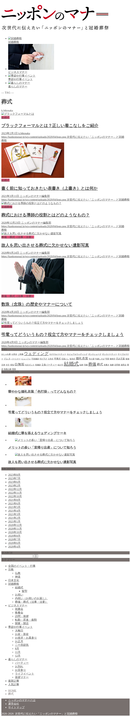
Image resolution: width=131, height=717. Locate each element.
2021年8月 (14, 499)
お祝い (19, 594)
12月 (17, 655)
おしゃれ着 (6, 354)
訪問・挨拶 (22, 616)
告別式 (72, 359)
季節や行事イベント (20, 627)
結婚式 (71, 363)
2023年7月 (14, 478)
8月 (17, 648)
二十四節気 (22, 644)
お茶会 (14, 354)
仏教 (17, 573)
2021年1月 (14, 521)
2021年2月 (14, 517)
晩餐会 (19, 612)
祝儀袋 (38, 365)
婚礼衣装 (82, 358)
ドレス (7, 358)
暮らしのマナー (17, 659)
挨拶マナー (22, 677)
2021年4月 (14, 510)
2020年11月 (15, 528)
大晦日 (19, 630)
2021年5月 (14, 507)
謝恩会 (123, 365)
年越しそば (100, 359)
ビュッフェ (26, 359)
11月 (17, 652)
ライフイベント (24, 673)
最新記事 (13, 680)
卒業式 (57, 358)
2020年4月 (14, 546)
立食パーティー (49, 364)
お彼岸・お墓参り (26, 637)
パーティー (22, 662)
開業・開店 (22, 623)
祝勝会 (19, 609)
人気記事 (13, 684)
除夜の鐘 (7, 369)
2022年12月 (15, 489)
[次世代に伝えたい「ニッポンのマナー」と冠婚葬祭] (55, 29)
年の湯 (91, 359)
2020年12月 (15, 525)
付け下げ (43, 359)
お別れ (19, 666)
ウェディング (36, 353)
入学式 (50, 359)
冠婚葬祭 (13, 583)
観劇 (112, 365)
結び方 (60, 365)
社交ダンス (29, 365)
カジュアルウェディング (77, 354)
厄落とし (65, 359)
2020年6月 (14, 543)
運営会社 (13, 703)
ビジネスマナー (17, 605)
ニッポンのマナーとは (21, 700)
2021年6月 (14, 503)
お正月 (19, 641)
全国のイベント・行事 (21, 565)
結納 (81, 365)
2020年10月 (15, 532)
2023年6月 (14, 482)
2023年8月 (14, 474)
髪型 (24, 591)
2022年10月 (15, 496)
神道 (17, 576)
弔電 (107, 359)
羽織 (86, 365)
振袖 (127, 359)
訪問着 (117, 365)
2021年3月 (14, 514)
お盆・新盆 (22, 634)
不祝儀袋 (35, 359)
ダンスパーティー (109, 354)
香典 (14, 369)
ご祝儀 (20, 354)
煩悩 (12, 365)
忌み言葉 (120, 358)
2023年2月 (14, 485)
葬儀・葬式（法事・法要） (31, 601)
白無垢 (19, 364)
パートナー (16, 359)
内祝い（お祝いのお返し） (31, 598)
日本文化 (13, 580)
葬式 (100, 364)
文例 (3, 365)
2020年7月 (14, 539)
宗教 (11, 569)
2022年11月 (15, 492)
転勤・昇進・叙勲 (26, 619)
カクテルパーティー (57, 354)
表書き (106, 365)
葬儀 (92, 364)
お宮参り (20, 670)
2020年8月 (14, 535)
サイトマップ (16, 707)
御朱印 (112, 359)
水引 (8, 365)
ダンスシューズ (94, 354)
